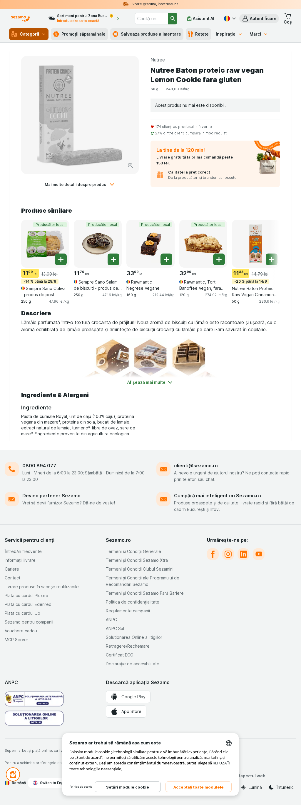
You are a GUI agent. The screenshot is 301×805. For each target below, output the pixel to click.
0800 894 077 (39, 466)
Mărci (255, 33)
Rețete (202, 33)
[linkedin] (243, 554)
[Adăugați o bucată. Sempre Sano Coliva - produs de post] (61, 259)
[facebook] (213, 554)
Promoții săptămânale (83, 33)
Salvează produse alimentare (151, 33)
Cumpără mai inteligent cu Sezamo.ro (217, 496)
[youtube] (259, 554)
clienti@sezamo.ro (196, 466)
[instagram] (228, 554)
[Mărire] (130, 165)
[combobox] (151, 18)
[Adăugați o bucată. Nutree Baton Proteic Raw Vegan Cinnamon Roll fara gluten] (271, 259)
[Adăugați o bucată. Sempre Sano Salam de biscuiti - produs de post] (113, 259)
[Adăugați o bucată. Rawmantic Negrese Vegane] (166, 259)
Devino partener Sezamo (51, 496)
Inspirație (225, 33)
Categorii (29, 33)
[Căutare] (172, 18)
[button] (259, 18)
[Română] (229, 18)
